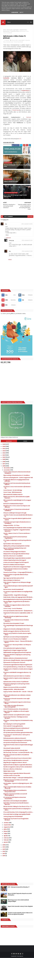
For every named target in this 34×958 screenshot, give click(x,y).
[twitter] (16, 954)
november (7, 470)
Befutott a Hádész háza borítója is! (14, 564)
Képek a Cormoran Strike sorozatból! (14, 687)
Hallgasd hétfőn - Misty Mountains (13, 689)
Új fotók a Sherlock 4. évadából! (13, 556)
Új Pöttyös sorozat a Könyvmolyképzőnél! (15, 637)
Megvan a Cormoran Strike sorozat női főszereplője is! (15, 794)
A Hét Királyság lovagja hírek (10, 192)
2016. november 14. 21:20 (27, 240)
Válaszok (8, 237)
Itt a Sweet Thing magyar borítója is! (14, 551)
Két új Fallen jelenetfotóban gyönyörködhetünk (17, 732)
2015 (3, 845)
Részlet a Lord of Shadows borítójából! (15, 639)
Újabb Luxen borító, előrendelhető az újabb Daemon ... (16, 497)
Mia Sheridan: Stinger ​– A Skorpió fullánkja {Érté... (18, 777)
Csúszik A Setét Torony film (11, 775)
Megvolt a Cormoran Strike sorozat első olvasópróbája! (15, 780)
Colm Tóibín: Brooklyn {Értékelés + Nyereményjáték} (13, 706)
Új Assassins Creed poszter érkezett (14, 662)
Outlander (6, 78)
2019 (3, 459)
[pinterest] (18, 954)
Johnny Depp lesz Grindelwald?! (13, 816)
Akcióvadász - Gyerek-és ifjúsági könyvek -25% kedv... (17, 784)
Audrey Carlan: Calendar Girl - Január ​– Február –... (18, 692)
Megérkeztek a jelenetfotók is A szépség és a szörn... (17, 809)
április (6, 835)
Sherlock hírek (6, 31)
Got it (21, 12)
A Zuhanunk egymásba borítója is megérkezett (17, 664)
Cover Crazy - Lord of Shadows (12, 608)
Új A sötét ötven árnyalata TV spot (13, 623)
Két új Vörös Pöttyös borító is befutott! (15, 742)
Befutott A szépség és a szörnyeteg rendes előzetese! (16, 684)
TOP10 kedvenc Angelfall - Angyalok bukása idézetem (16, 530)
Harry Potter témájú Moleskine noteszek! (15, 760)
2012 (3, 851)
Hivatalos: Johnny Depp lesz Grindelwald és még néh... (17, 721)
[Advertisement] (17, 382)
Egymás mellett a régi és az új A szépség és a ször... (16, 678)
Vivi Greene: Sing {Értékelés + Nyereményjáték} (17, 660)
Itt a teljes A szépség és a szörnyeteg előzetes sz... (17, 540)
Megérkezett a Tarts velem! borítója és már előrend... (16, 506)
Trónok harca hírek (14, 31)
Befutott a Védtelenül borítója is (13, 503)
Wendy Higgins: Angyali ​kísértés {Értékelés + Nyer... (16, 602)
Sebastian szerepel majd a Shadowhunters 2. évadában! (17, 522)
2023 (4, 451)
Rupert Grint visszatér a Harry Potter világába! (20, 906)
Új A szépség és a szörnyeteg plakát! (14, 724)
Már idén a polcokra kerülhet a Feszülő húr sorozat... (16, 755)
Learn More (14, 12)
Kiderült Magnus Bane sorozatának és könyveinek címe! (14, 791)
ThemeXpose (20, 956)
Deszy (10, 240)
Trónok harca (25, 90)
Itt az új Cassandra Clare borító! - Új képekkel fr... (18, 610)
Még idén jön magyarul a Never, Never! (15, 762)
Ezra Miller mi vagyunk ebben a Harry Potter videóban (16, 605)
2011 (3, 853)
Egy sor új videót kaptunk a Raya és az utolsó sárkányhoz (20, 894)
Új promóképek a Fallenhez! (11, 580)
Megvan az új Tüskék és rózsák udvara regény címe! (17, 634)
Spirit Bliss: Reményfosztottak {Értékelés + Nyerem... (16, 803)
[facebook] (12, 954)
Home (4, 29)
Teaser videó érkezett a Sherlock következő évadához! (16, 472)
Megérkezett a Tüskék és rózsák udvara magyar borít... (18, 669)
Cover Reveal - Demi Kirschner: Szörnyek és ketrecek (16, 735)
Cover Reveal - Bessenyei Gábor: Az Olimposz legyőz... (17, 645)
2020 (4, 457)
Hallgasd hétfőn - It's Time (11, 525)
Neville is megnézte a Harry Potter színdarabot (17, 767)
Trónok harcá (15, 110)
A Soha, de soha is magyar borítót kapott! (16, 562)
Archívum (9, 441)
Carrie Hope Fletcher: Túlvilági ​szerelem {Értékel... (15, 717)
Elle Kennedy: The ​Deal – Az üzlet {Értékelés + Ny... (18, 752)
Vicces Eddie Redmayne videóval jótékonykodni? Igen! (18, 586)
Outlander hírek (22, 29)
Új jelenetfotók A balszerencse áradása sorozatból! (15, 569)
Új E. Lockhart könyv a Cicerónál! (13, 730)
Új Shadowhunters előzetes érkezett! (14, 738)
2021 (3, 455)
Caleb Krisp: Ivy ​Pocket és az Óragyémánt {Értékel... (15, 819)
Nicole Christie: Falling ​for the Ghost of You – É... (17, 806)
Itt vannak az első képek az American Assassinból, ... (14, 797)
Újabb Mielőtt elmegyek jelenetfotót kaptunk (17, 652)
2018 (3, 461)
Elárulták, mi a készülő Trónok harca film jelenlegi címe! (17, 165)
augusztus (7, 827)
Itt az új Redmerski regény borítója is (14, 648)
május (6, 833)
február (6, 840)
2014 (3, 847)
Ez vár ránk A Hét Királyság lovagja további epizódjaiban (15, 195)
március (6, 838)
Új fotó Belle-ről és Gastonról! (12, 544)
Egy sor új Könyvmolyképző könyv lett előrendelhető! (14, 548)
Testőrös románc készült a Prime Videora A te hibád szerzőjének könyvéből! (20, 913)
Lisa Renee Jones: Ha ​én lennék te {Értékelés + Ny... (17, 487)
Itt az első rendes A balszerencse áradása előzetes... (16, 620)
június (6, 831)
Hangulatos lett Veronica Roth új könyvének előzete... (16, 483)
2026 (4, 444)
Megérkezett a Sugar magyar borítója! (15, 650)
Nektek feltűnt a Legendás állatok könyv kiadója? (15, 575)
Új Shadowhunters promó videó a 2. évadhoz (16, 676)
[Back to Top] (22, 954)
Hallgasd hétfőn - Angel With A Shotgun (15, 595)
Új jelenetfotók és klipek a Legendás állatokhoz (17, 764)
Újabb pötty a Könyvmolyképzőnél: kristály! (16, 546)
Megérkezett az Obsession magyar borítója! (16, 567)
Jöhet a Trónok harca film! (11, 181)
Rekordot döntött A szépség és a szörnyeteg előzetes (16, 655)
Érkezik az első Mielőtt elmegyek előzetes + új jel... (17, 673)
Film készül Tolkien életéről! (11, 748)
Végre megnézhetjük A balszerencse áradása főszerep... (17, 787)
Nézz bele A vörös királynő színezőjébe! (15, 801)
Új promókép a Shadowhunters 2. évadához (16, 475)
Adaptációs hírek (8, 162)
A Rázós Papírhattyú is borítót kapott (14, 560)
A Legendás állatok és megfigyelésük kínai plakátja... (16, 480)
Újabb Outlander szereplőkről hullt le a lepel (16, 715)
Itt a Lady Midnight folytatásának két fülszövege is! (18, 626)
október (6, 822)
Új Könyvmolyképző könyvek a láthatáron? (16, 728)
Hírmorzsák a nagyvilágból (13, 29)
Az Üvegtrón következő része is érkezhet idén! (17, 758)
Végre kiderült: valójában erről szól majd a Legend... (16, 711)
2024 (4, 448)
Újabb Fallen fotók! (9, 771)
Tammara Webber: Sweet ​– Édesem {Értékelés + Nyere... (17, 641)
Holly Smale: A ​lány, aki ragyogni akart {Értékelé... (18, 597)
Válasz (7, 235)
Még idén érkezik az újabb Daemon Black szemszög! (15, 617)
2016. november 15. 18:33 (27, 251)
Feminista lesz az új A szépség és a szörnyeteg (17, 740)
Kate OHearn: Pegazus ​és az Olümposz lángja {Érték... (17, 583)
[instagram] (14, 954)
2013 (3, 849)
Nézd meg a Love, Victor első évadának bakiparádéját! (18, 900)
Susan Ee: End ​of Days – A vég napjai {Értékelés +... (18, 572)
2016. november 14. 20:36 (26, 224)
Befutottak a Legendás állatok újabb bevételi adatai (17, 519)
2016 (3, 466)
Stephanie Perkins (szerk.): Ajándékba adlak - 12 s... (17, 613)
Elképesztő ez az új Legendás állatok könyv (16, 554)
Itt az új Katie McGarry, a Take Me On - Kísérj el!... (18, 667)
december (7, 468)
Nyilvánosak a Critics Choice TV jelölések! (16, 681)
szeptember (7, 825)
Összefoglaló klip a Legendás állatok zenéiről (17, 558)
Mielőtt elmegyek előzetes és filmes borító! (16, 631)
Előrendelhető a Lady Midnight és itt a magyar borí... (17, 500)
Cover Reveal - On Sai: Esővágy (12, 490)
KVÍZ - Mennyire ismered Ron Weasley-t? (18, 887)
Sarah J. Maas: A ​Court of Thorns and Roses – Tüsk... (17, 533)
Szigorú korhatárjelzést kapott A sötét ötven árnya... (17, 702)
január (6, 842)
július (5, 829)
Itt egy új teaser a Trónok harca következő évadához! (16, 510)
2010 (3, 855)
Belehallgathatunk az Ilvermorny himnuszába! (17, 599)
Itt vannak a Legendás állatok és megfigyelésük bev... (17, 592)
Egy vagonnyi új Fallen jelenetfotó (13, 578)
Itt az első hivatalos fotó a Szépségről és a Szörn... (18, 812)
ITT (20, 138)
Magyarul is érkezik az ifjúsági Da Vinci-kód (16, 629)
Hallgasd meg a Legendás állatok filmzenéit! (16, 773)
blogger (30, 216)
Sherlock (28, 117)
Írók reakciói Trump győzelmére (13, 726)
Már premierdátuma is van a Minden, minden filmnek (17, 695)
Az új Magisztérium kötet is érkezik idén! (15, 750)
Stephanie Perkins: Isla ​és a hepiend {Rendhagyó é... (18, 745)
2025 (4, 446)
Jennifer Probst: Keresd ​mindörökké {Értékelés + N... (18, 515)
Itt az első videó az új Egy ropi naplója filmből (16, 814)
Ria (6, 224)
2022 (4, 453)
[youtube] (20, 954)
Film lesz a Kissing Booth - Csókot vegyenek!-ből (18, 477)
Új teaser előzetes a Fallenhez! (12, 769)
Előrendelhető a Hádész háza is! (13, 494)
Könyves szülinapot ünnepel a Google (14, 513)
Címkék (25, 441)
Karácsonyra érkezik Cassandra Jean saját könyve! (16, 699)
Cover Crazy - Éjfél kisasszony (12, 492)
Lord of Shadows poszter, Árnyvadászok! (15, 709)
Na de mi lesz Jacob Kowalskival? (13, 589)
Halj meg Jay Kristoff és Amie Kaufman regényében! (15, 537)
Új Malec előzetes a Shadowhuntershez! (15, 658)
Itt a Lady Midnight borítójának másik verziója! (17, 527)
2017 (3, 464)
